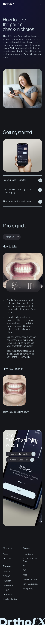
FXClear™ (6, 576)
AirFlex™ (6, 571)
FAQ (24, 570)
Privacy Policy (28, 588)
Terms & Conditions (30, 584)
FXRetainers (8, 585)
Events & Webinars (30, 579)
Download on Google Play (18, 460)
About (5, 554)
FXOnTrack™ (8, 594)
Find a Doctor (28, 554)
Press (25, 575)
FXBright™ (7, 581)
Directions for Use (10, 599)
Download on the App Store (18, 454)
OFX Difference (9, 558)
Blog (24, 565)
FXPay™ (6, 590)
